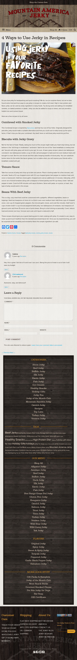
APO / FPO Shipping (29, 627)
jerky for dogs (39, 444)
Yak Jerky (38, 530)
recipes (51, 233)
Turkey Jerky (38, 415)
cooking (38, 233)
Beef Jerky (38, 368)
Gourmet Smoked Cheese (38, 587)
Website (43, 330)
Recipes (18, 233)
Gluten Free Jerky (38, 497)
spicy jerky (62, 450)
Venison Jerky (38, 418)
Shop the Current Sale (39, 2)
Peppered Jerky (38, 557)
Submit (71, 631)
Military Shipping (36, 447)
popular (34, 450)
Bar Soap (38, 593)
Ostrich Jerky (38, 405)
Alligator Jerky (38, 466)
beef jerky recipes (30, 233)
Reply (6, 269)
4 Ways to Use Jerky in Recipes (33, 37)
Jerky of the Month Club (38, 398)
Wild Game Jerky (38, 527)
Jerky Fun (38, 395)
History (53, 440)
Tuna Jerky (32, 453)
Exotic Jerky (38, 378)
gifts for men (60, 436)
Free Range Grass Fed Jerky (38, 493)
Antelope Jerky (38, 470)
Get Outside (38, 385)
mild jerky (29, 447)
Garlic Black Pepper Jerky (38, 560)
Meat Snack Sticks (38, 583)
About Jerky (38, 364)
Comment (8, 302)
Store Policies (9, 631)
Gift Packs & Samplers (38, 577)
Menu (8, 30)
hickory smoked (29, 440)
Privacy (54, 649)
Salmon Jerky (52, 450)
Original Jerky (38, 543)
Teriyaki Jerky (38, 553)
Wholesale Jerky (10, 634)
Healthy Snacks (11, 233)
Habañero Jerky (38, 564)
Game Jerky (49, 436)
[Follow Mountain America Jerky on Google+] (33, 651)
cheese (64, 433)
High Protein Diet (42, 439)
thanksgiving (12, 453)
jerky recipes (44, 233)
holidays (30, 443)
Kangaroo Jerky (38, 500)
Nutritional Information (12, 450)
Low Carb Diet (10, 447)
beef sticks (49, 433)
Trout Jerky (24, 453)
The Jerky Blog (46, 630)
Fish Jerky (38, 381)
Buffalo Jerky (38, 371)
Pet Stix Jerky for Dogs (38, 590)
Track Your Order (11, 625)
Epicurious (30, 128)
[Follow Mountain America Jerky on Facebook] (36, 651)
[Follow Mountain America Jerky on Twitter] (40, 651)
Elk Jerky (38, 374)
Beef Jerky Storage (39, 433)
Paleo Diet (29, 450)
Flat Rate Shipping (29, 621)
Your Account (9, 628)
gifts (55, 436)
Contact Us (44, 627)
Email (7, 330)
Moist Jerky (45, 447)
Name (7, 323)
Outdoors (22, 450)
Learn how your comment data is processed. (47, 345)
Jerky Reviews (45, 634)
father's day (34, 436)
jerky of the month (49, 444)
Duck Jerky (38, 480)
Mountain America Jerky (38, 17)
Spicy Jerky (38, 547)
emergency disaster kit (13, 436)
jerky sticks (68, 444)
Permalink (23, 256)
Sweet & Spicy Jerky (38, 550)
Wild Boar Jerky (38, 524)
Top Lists (38, 412)
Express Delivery (28, 624)
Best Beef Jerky (57, 433)
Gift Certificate (38, 597)
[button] (3, 30)
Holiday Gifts (38, 391)
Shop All (53, 30)
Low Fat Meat (21, 447)
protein (38, 450)
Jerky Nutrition (46, 637)
